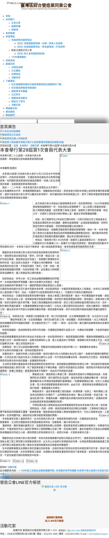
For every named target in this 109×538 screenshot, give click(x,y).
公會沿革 (15, 22)
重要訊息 (10, 63)
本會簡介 (10, 19)
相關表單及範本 (19, 98)
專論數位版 (11, 108)
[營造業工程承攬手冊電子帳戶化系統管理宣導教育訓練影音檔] (32, 141)
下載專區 (10, 80)
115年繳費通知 (18, 57)
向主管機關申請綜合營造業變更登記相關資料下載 (36, 84)
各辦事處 (10, 33)
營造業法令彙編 (19, 91)
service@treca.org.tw (98, 534)
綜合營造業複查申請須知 (23, 87)
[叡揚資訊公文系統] (10, 134)
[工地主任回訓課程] (10, 130)
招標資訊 (15, 74)
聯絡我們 (10, 115)
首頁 (8, 16)
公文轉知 (15, 70)
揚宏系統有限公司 (88, 530)
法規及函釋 (17, 67)
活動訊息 (15, 77)
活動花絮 (15, 104)
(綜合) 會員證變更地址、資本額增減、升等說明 (41, 46)
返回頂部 (4, 477)
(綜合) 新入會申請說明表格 (30, 53)
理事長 (14, 29)
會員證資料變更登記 (21, 39)
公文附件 (15, 94)
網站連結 (10, 111)
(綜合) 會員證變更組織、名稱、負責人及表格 (40, 43)
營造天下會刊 (18, 101)
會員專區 (10, 36)
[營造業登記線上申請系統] (13, 138)
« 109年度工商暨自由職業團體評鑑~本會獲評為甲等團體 (48, 470)
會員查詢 (10, 60)
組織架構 (15, 26)
